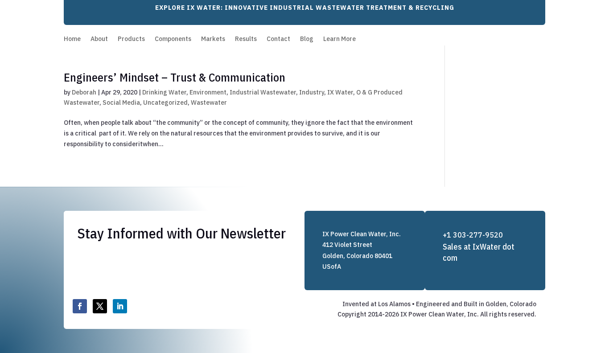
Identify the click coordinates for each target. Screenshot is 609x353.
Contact (278, 39)
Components (173, 39)
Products (131, 39)
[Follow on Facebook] (80, 306)
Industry (311, 92)
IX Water (340, 92)
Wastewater (209, 103)
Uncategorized (165, 103)
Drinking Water (164, 92)
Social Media (121, 103)
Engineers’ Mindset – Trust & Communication (174, 77)
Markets (213, 39)
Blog (306, 39)
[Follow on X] (100, 306)
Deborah (84, 92)
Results (246, 39)
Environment (207, 92)
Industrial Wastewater (263, 92)
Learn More (339, 39)
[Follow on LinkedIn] (120, 306)
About (99, 39)
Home (72, 39)
